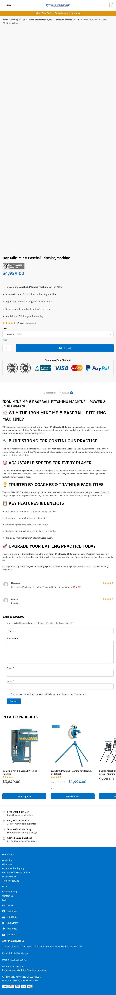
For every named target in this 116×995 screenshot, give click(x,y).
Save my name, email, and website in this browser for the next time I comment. (48, 694)
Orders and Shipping (13, 868)
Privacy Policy (9, 876)
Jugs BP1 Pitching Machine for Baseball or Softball (71, 772)
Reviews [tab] (64, 392)
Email (10, 681)
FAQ (4, 899)
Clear (4, 340)
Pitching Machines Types (40, 19)
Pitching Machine (19, 19)
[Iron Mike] (13, 266)
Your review (13, 638)
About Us (7, 860)
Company (7, 864)
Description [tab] (50, 392)
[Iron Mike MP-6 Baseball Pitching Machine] (24, 745)
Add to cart (65, 348)
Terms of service (10, 880)
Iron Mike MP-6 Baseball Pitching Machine (19, 772)
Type (4, 328)
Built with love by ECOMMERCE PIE (20, 980)
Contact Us (7, 895)
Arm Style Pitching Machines (68, 19)
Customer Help (10, 891)
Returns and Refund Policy (16, 872)
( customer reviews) (26, 323)
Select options (24, 796)
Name (10, 667)
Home (5, 19)
